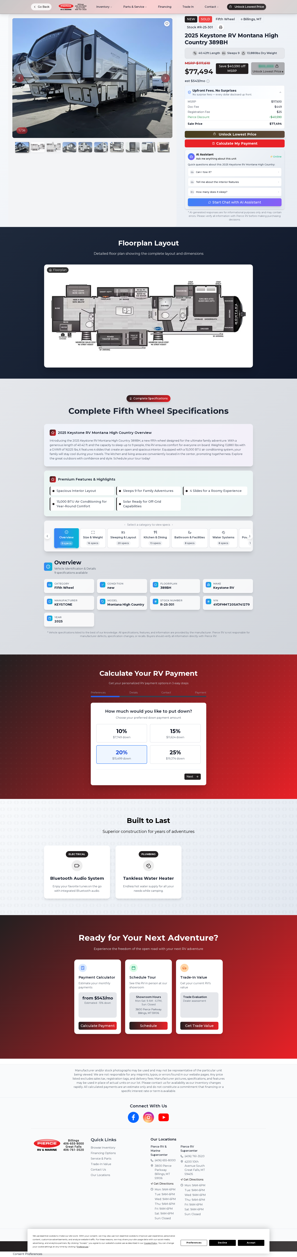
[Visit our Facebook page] (133, 1117)
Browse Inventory (103, 1147)
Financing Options (103, 1153)
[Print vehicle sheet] (220, 27)
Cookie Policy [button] (150, 1243)
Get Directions (164, 1183)
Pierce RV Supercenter (188, 1148)
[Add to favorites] (167, 23)
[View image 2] (38, 147)
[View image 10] (164, 147)
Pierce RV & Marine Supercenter (159, 1150)
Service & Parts (101, 1158)
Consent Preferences (27, 1254)
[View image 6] (101, 147)
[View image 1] (22, 147)
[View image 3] (53, 147)
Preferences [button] (82, 1246)
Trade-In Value (101, 1164)
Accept (251, 1242)
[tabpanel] (148, 592)
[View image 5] (85, 147)
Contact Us (98, 1169)
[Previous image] (19, 78)
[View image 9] (148, 147)
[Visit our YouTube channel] (163, 1117)
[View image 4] (69, 147)
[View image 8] (133, 147)
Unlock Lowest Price (249, 6)
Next (189, 776)
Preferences (193, 1242)
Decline (222, 1242)
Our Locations (100, 1175)
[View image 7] (117, 147)
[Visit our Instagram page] (148, 1117)
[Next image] (165, 78)
